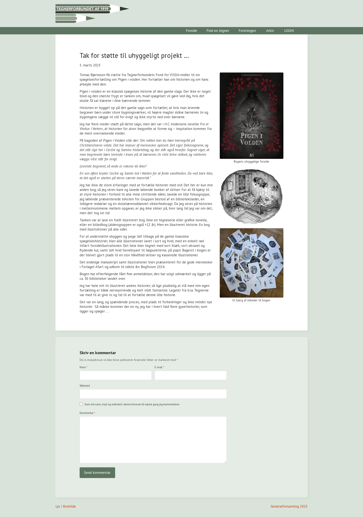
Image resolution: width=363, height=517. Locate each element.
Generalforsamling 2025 (289, 506)
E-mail (159, 367)
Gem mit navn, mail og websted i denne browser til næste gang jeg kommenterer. (132, 404)
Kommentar (87, 413)
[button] (303, 30)
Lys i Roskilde (65, 506)
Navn (83, 367)
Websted (85, 385)
